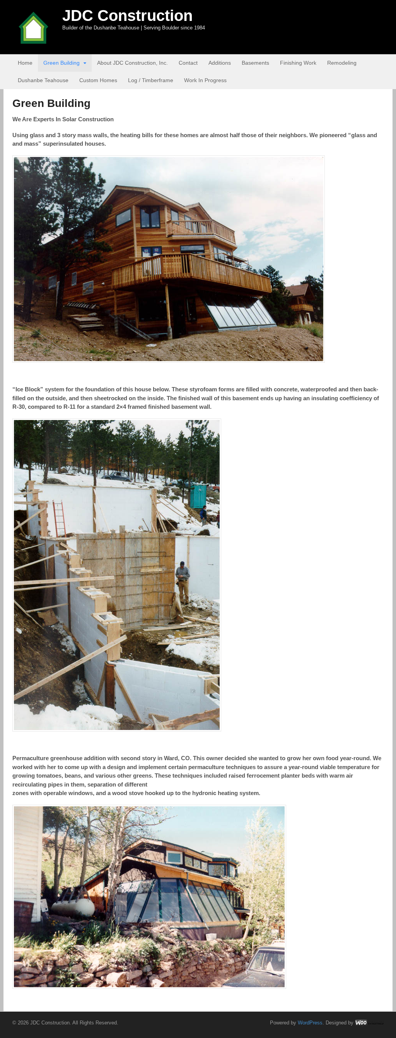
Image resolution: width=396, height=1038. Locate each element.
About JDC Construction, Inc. (132, 63)
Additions (219, 63)
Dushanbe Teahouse (43, 80)
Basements (255, 63)
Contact (188, 63)
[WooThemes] (369, 1023)
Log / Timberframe (150, 80)
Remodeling (342, 63)
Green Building (61, 63)
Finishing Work (298, 63)
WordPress (310, 1023)
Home (25, 63)
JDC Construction (127, 15)
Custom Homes (98, 80)
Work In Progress (205, 80)
